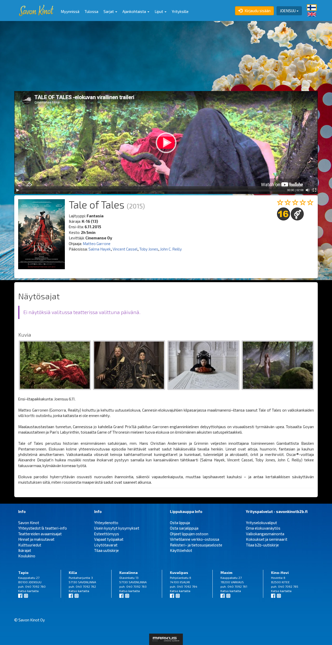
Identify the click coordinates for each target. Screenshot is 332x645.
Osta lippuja (180, 522)
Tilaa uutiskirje (106, 550)
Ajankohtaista (134, 11)
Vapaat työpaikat (108, 539)
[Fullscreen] (314, 190)
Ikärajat (24, 550)
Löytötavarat (105, 545)
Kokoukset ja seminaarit (266, 539)
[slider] (153, 190)
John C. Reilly (171, 249)
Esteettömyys (106, 533)
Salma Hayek (99, 249)
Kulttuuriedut (29, 545)
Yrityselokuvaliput (261, 522)
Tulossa (91, 11)
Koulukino (26, 555)
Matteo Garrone (96, 243)
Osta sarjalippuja (184, 528)
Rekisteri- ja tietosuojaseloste (196, 545)
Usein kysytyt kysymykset (116, 528)
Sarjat (109, 11)
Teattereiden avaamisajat (40, 533)
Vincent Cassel (125, 249)
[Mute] (308, 190)
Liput (159, 11)
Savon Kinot (28, 522)
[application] (166, 142)
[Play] (18, 190)
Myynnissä (70, 11)
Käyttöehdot (181, 550)
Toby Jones (148, 249)
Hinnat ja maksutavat (36, 539)
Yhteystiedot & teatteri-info (42, 528)
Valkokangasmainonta (265, 533)
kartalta (33, 591)
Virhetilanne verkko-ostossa (194, 539)
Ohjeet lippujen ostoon (189, 533)
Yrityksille (180, 11)
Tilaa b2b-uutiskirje (262, 545)
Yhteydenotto (106, 522)
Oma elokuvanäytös (263, 528)
